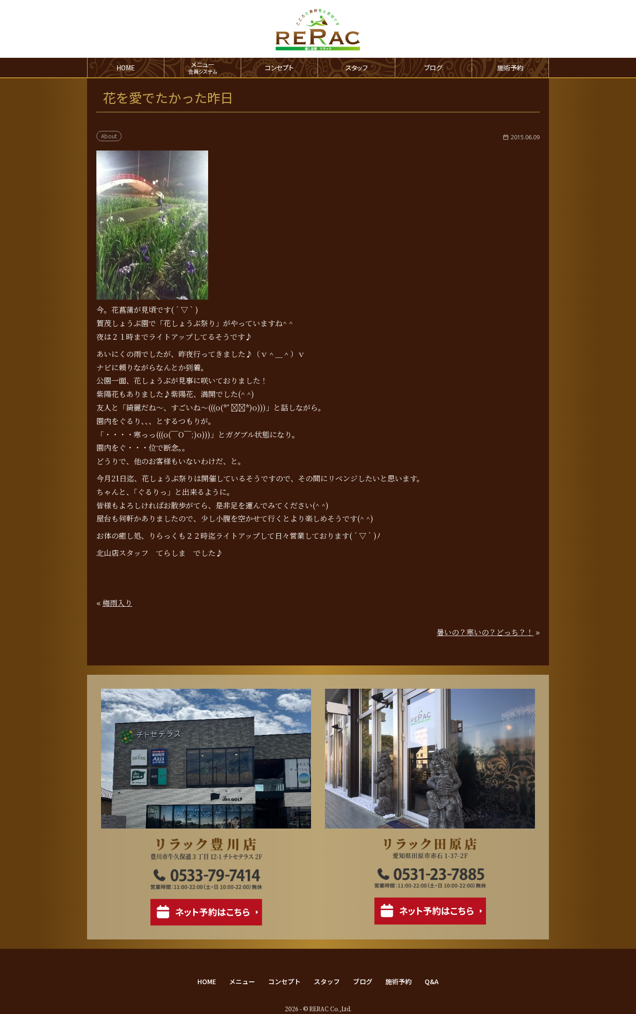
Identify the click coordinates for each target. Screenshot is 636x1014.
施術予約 (510, 67)
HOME (125, 67)
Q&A (432, 981)
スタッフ (356, 67)
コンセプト (279, 67)
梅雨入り (117, 602)
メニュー (242, 981)
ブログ (433, 67)
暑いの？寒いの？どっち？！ (485, 632)
